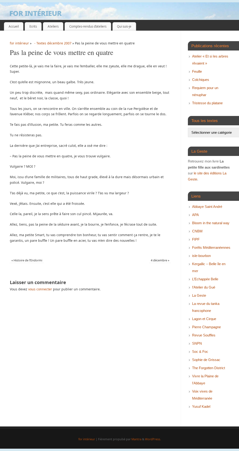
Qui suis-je (124, 26)
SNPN (197, 343)
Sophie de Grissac (206, 360)
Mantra (136, 439)
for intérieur (35, 12)
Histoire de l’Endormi (26, 260)
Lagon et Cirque (204, 319)
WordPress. (153, 439)
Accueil (14, 26)
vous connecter (40, 289)
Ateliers (53, 26)
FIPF (196, 239)
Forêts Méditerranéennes (211, 247)
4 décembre (160, 260)
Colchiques (200, 80)
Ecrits (33, 26)
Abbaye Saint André (207, 207)
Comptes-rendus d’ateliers (87, 26)
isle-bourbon (201, 256)
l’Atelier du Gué (203, 287)
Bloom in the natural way (210, 223)
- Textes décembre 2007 (51, 43)
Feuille (197, 71)
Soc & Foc (200, 352)
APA (195, 215)
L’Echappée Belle (205, 279)
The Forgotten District (208, 368)
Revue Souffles (203, 335)
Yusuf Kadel (201, 406)
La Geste (199, 295)
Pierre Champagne (206, 327)
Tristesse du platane (207, 103)
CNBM (197, 231)
